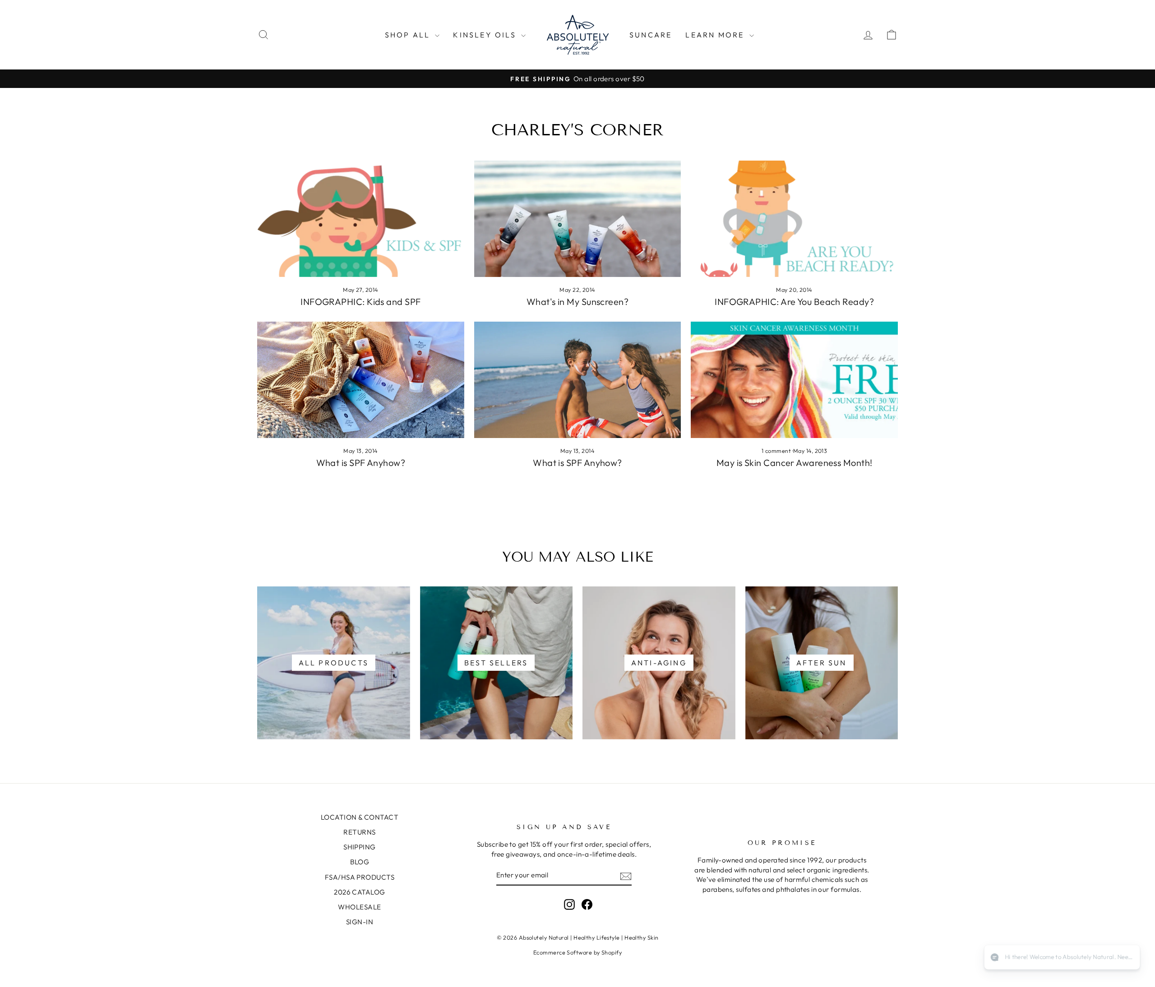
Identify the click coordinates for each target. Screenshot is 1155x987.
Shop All (409, 34)
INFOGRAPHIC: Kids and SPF (360, 301)
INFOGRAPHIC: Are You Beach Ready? (794, 301)
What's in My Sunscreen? (577, 301)
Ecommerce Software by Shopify (577, 952)
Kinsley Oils (486, 34)
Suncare (650, 34)
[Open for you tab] (1126, 958)
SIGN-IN (359, 922)
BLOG (360, 862)
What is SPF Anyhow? (361, 462)
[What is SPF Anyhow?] (360, 380)
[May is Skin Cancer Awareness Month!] (794, 380)
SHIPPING (359, 847)
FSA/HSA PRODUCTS (359, 877)
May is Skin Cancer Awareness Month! (794, 462)
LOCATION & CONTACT (359, 817)
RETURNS (359, 832)
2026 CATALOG (359, 892)
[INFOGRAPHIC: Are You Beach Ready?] (794, 219)
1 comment (777, 450)
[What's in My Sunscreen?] (577, 219)
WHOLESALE (359, 907)
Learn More (716, 34)
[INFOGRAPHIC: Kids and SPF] (360, 219)
